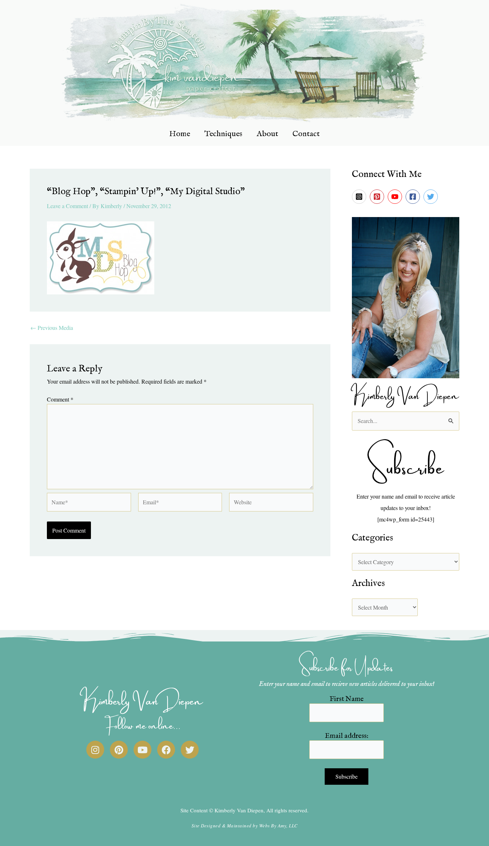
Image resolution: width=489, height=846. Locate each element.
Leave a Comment (67, 206)
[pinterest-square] (378, 196)
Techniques (223, 134)
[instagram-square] (360, 196)
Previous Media (51, 328)
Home (179, 134)
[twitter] (431, 196)
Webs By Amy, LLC (278, 825)
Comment (60, 399)
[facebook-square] (414, 196)
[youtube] (396, 196)
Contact (306, 134)
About (267, 134)
